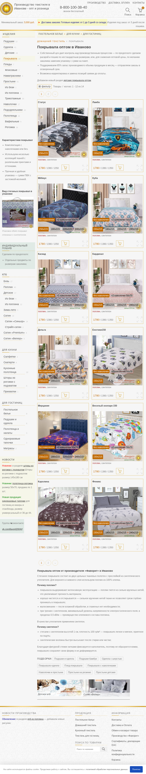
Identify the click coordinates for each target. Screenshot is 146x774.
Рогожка (10, 127)
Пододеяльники (13, 109)
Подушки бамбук (88, 659)
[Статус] (63, 133)
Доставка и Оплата (122, 725)
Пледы (8, 64)
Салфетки (10, 356)
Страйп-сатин (13, 327)
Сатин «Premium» (14, 332)
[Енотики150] (117, 360)
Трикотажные (13, 98)
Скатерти (9, 362)
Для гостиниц (92, 34)
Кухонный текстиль (85, 730)
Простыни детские (105, 672)
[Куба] (117, 209)
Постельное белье (50, 34)
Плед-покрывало (73, 665)
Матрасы (9, 448)
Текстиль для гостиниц (87, 736)
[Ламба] (117, 133)
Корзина (116, 760)
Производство (96, 2)
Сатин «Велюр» (13, 338)
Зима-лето (10, 309)
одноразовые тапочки (13, 501)
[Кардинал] (117, 284)
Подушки (9, 41)
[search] (103, 749)
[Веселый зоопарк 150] (117, 436)
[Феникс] (117, 512)
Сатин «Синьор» (15, 321)
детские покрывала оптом (77, 80)
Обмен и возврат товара (125, 730)
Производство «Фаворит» (125, 736)
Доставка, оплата (119, 2)
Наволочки (10, 104)
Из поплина (12, 92)
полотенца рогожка (22, 483)
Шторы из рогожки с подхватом (10, 381)
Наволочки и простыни (51, 672)
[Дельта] (63, 360)
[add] (65, 168)
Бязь (6, 281)
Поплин (8, 287)
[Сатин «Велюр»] (106, 688)
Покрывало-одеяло (49, 665)
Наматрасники (12, 75)
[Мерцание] (63, 436)
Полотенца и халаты (11, 431)
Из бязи (9, 87)
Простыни (9, 81)
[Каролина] (63, 512)
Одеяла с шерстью (112, 659)
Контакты (139, 2)
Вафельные (12, 121)
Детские (9, 52)
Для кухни (73, 34)
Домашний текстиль (85, 725)
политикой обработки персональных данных (107, 769)
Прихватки (10, 391)
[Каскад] (63, 284)
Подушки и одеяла (64, 659)
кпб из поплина (35, 719)
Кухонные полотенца (10, 370)
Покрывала (10, 58)
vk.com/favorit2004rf (12, 529)
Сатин (7, 315)
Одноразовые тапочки (12, 440)
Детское (8, 292)
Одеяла (8, 47)
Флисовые (11, 70)
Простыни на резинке (79, 672)
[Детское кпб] (60, 688)
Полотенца (10, 115)
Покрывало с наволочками (102, 665)
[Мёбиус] (63, 209)
